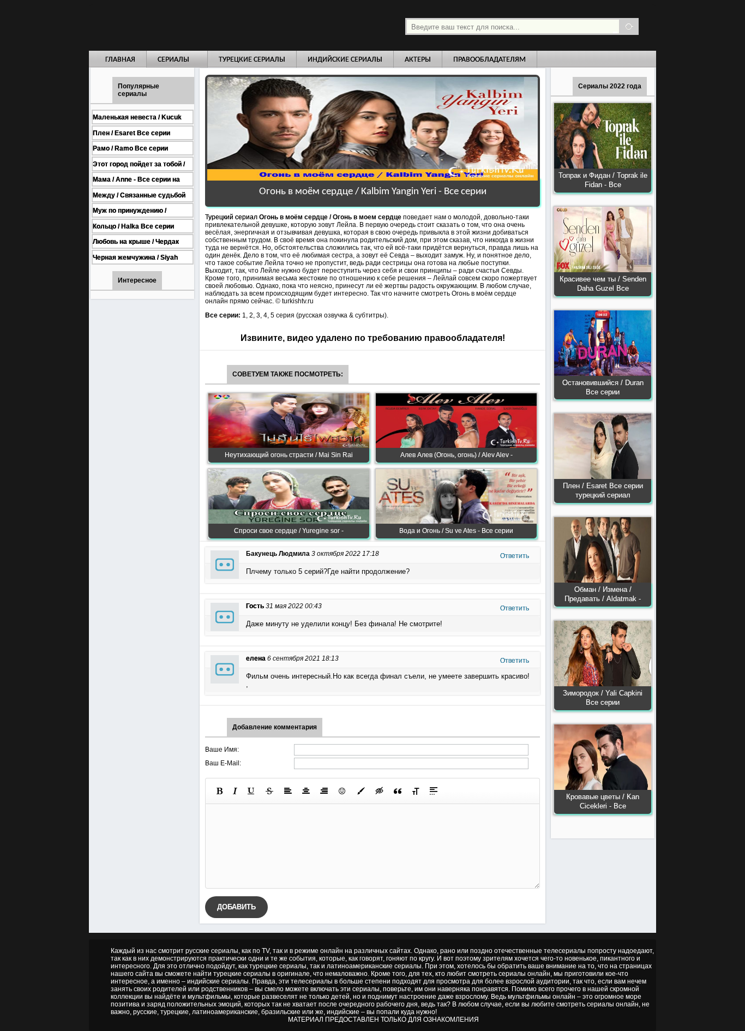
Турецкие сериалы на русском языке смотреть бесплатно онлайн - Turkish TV (189, 25)
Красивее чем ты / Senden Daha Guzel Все (603, 283)
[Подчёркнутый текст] (251, 791)
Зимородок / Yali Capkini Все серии (602, 697)
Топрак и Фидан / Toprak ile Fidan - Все (602, 180)
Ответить (514, 556)
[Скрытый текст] (379, 791)
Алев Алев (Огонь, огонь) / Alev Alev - (456, 455)
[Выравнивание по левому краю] (288, 791)
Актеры (418, 60)
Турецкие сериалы (252, 60)
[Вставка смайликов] (342, 791)
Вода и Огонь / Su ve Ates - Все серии (456, 531)
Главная (120, 60)
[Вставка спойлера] (433, 791)
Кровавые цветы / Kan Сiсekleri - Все (602, 801)
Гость (255, 606)
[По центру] (306, 791)
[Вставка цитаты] (397, 791)
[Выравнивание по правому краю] (324, 791)
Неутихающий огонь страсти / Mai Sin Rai (289, 455)
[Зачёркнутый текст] (269, 791)
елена (256, 658)
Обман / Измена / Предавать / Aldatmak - (602, 594)
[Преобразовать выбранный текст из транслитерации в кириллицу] (415, 791)
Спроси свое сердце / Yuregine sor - (289, 531)
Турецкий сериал (231, 217)
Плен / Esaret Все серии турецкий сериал (603, 490)
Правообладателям (489, 60)
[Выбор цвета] (361, 791)
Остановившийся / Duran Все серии (603, 387)
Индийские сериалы (345, 60)
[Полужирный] (219, 791)
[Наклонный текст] (235, 791)
